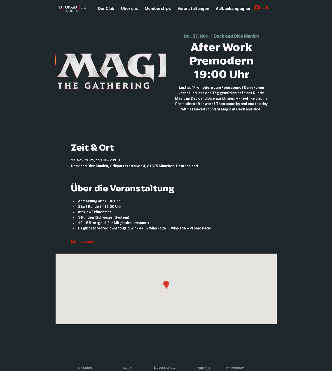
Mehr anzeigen (83, 241)
